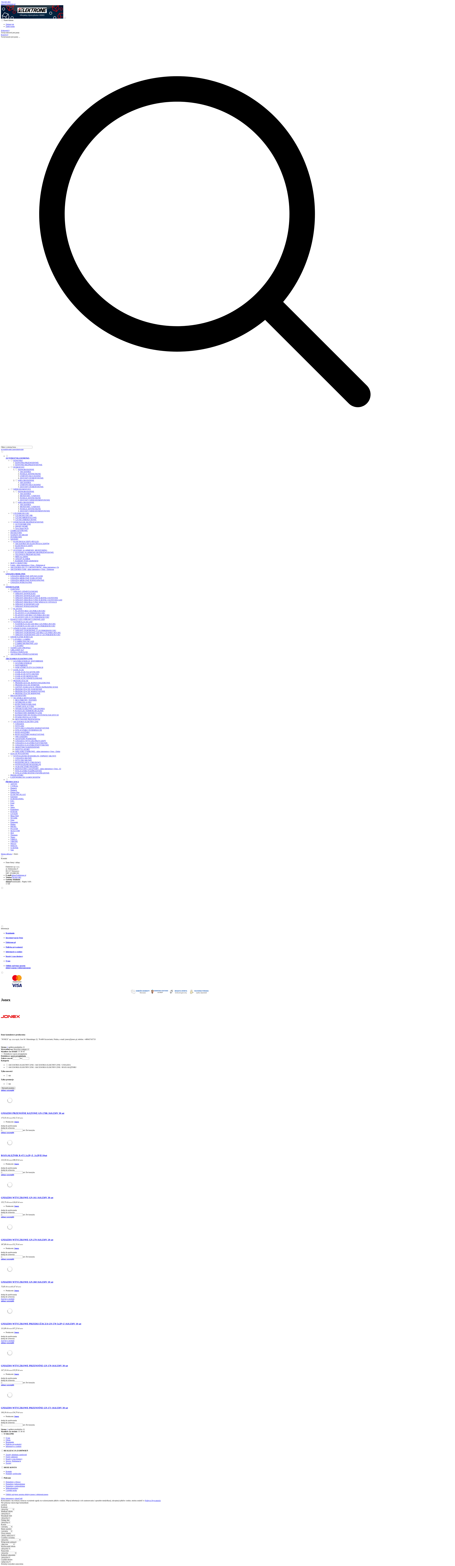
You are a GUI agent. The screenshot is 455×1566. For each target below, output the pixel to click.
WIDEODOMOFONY (22, 489)
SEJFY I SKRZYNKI (18, 563)
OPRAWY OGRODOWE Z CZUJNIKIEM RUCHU (35, 630)
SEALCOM (15, 831)
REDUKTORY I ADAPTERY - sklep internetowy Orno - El (38, 769)
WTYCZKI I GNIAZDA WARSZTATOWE (32, 728)
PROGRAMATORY (18, 696)
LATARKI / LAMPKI (21, 639)
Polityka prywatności (14, 947)
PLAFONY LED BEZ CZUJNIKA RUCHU (32, 615)
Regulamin (10, 933)
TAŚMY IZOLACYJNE (24, 706)
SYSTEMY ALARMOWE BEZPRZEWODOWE (34, 552)
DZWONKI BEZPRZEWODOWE (28, 465)
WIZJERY (14, 539)
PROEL (13, 826)
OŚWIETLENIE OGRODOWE (25, 628)
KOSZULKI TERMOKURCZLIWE (29, 711)
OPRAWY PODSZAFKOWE (26, 606)
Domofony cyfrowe (13, 1482)
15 (19, 1052)
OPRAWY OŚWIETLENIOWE (25, 591)
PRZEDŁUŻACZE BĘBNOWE (27, 693)
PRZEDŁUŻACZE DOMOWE (27, 685)
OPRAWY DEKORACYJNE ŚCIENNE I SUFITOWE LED (38, 600)
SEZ (12, 833)
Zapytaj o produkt (7, 1299)
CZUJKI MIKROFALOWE (26, 518)
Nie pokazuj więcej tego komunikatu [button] (14, 1503)
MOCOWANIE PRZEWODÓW (27, 719)
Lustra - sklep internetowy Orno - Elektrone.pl (27, 565)
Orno (12, 820)
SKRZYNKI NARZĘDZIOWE (27, 747)
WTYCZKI (19, 726)
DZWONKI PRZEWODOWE (27, 463)
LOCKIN (14, 814)
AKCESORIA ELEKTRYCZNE (26, 722)
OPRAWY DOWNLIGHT (25, 594)
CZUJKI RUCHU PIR (24, 515)
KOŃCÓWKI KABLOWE (25, 704)
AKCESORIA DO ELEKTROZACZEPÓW (32, 544)
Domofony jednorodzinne (15, 1484)
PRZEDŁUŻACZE (20, 681)
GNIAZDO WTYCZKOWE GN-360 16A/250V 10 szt (27, 1282)
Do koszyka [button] (30, 1130)
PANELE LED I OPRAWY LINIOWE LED (27, 619)
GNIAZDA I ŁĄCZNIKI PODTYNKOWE (32, 745)
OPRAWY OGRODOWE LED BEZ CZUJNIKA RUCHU (38, 633)
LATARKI (19, 646)
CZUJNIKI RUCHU (21, 513)
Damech (13, 788)
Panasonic (14, 822)
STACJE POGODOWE (19, 754)
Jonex (12, 807)
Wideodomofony (12, 1488)
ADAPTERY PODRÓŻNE (25, 739)
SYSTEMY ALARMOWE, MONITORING (30, 550)
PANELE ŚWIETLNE (19, 652)
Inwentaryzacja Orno (14, 938)
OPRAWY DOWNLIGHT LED (27, 596)
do (21, 1058)
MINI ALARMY (21, 557)
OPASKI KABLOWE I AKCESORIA (30, 709)
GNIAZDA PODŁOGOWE (21, 582)
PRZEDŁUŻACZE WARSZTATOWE (30, 691)
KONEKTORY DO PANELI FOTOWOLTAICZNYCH (37, 715)
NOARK (13, 818)
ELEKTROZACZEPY (24, 546)
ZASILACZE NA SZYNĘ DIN (27, 672)
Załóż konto (10, 26)
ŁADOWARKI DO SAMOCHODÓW (25, 777)
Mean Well (14, 816)
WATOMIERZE (21, 665)
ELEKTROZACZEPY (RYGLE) (26, 541)
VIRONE (14, 841)
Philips (13, 824)
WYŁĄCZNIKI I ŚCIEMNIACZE (28, 730)
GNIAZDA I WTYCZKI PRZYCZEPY (30, 741)
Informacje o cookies (14, 952)
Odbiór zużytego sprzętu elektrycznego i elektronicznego (18, 967)
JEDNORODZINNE (26, 469)
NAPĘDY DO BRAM (19, 535)
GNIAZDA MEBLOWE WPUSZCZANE (26, 576)
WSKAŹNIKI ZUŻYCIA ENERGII (29, 667)
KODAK (14, 812)
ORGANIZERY (21, 737)
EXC (12, 801)
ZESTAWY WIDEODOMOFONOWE (35, 500)
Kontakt (4, 858)
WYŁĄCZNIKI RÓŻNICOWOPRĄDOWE (32, 773)
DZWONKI (18, 461)
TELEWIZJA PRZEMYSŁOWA (27, 554)
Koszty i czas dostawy (14, 956)
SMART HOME (21, 526)
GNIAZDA (19, 724)
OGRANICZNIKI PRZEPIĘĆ (27, 767)
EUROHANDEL (17, 799)
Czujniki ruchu (11, 1490)
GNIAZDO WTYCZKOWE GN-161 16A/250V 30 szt (27, 1197)
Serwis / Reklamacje (13, 1461)
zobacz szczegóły (7, 1090)
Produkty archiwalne (13, 1474)
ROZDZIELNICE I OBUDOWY (28, 762)
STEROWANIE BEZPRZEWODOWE (28, 522)
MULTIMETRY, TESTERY (26, 700)
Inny (12, 805)
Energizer (14, 797)
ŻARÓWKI (15, 589)
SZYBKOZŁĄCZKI (23, 702)
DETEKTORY (16, 533)
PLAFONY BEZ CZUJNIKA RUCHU (30, 611)
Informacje (5, 929)
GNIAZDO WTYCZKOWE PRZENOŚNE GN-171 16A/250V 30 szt (34, 1408)
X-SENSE (14, 848)
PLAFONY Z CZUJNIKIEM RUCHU (30, 613)
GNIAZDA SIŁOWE (23, 758)
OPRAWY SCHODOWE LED (27, 604)
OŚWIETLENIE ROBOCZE (21, 637)
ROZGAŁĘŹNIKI (22, 732)
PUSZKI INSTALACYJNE (26, 717)
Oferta (8, 1440)
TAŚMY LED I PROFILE (20, 648)
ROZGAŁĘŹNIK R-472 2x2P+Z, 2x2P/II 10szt (24, 1155)
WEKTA (13, 846)
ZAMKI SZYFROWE (19, 531)
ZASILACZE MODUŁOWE (26, 676)
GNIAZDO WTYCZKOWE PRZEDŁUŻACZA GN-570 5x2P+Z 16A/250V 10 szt (41, 1324)
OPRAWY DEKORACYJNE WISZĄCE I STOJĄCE (36, 602)
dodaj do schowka (8, 1128)
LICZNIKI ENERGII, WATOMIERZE (28, 661)
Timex (12, 837)
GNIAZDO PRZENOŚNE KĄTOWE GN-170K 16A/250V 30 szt (32, 1113)
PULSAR (14, 829)
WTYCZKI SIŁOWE (23, 760)
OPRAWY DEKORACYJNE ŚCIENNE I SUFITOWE (36, 598)
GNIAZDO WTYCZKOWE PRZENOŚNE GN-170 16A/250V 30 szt (34, 1365)
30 (21, 1052)
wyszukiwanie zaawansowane (12, 449)
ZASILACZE (18, 670)
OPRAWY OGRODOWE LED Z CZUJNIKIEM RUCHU (37, 635)
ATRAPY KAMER (22, 559)
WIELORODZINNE (26, 480)
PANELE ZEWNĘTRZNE (30, 474)
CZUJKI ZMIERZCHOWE (25, 520)
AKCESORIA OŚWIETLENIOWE (24, 654)
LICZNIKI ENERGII (23, 663)
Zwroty (8, 1463)
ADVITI (13, 784)
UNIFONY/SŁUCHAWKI (30, 476)
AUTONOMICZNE (23, 524)
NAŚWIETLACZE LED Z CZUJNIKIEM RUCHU (35, 626)
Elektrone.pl (11, 942)
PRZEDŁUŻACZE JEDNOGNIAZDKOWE (32, 683)
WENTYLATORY (22, 749)
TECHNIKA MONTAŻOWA (24, 698)
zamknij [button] (4, 1505)
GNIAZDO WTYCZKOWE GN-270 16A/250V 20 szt (27, 1239)
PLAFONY (17, 609)
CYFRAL (14, 786)
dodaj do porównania (9, 1126)
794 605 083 (5, 2)
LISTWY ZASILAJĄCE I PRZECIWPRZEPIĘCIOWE (36, 687)
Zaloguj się (10, 24)
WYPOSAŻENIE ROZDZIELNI (28, 764)
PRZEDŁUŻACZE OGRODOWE (28, 689)
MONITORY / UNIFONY (30, 496)
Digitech (13, 790)
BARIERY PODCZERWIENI (26, 561)
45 (24, 1052)
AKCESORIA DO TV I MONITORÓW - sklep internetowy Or (34, 567)
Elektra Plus (14, 792)
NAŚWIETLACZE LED (22, 622)
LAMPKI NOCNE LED (24, 641)
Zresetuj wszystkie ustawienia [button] (12, 1564)
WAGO (13, 844)
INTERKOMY (16, 537)
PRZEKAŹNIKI (16, 775)
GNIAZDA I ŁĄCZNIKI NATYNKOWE (31, 743)
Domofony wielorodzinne (15, 1486)
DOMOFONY (19, 467)
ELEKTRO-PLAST (18, 795)
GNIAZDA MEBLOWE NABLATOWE (26, 578)
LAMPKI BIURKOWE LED (26, 643)
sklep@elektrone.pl (8, 4)
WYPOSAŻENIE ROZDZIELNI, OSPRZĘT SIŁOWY (34, 756)
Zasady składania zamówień (16, 1455)
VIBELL (13, 839)
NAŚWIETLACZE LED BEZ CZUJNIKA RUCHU (35, 624)
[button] (5, 1061)
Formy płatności (12, 1457)
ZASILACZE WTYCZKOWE (27, 674)
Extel (12, 803)
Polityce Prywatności (153, 1501)
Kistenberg (14, 809)
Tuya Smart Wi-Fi (22, 528)
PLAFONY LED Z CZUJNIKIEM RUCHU (32, 617)
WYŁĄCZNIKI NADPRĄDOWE (28, 771)
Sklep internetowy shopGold (11, 1498)
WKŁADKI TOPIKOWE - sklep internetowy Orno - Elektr (37, 751)
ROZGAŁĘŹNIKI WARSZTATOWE (29, 734)
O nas (8, 961)
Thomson (14, 835)
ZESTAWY (19, 548)
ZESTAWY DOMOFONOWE (31, 478)
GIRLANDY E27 (17, 650)
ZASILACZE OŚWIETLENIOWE (28, 678)
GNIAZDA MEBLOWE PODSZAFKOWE (27, 580)
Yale (12, 850)
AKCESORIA (25, 472)
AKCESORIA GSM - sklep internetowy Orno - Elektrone (32, 569)
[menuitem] (207, 513)
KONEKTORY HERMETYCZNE (28, 713)
